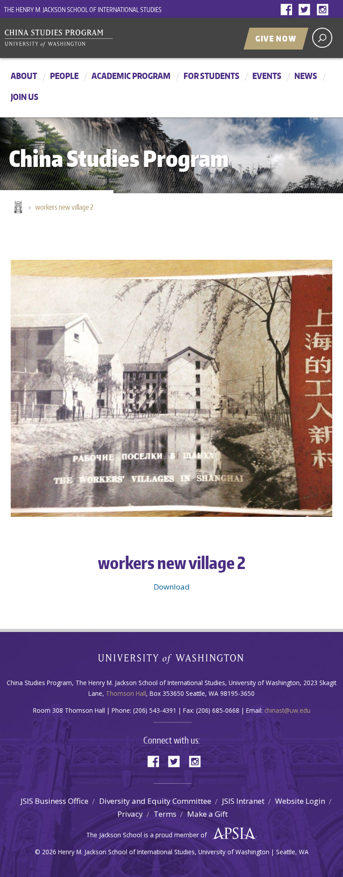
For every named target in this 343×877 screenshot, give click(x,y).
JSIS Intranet (243, 801)
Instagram (324, 10)
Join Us (24, 96)
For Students (211, 75)
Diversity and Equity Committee (155, 801)
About (24, 75)
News (305, 75)
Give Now (276, 38)
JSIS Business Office (54, 801)
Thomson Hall (126, 693)
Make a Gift (207, 814)
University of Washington (172, 660)
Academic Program (131, 75)
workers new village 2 (64, 207)
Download (172, 587)
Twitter (306, 10)
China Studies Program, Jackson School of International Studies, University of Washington (115, 39)
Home (17, 207)
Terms (165, 814)
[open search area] (322, 38)
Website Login (300, 801)
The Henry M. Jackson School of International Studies (83, 9)
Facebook (288, 10)
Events (266, 75)
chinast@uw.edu (287, 710)
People (64, 75)
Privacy (130, 814)
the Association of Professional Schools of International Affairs (232, 833)
